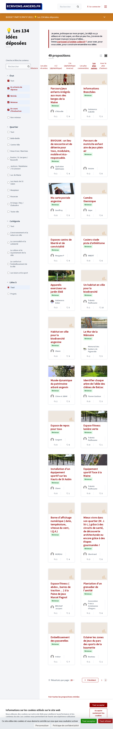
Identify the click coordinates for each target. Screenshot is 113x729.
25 (71, 680)
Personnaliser (42, 725)
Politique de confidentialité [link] (66, 725)
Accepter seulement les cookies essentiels (98, 714)
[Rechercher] (78, 6)
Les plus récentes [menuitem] (44, 66)
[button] (10, 75)
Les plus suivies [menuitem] (94, 65)
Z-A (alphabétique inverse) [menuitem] (70, 65)
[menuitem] (18, 66)
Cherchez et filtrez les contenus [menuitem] (17, 60)
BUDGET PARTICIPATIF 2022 (19, 17)
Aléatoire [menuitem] (34, 68)
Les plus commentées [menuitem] (83, 66)
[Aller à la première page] (24, 6)
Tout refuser (105, 721)
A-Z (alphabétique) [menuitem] (56, 66)
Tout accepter (98, 705)
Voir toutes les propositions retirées (64, 697)
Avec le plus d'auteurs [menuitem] (103, 65)
